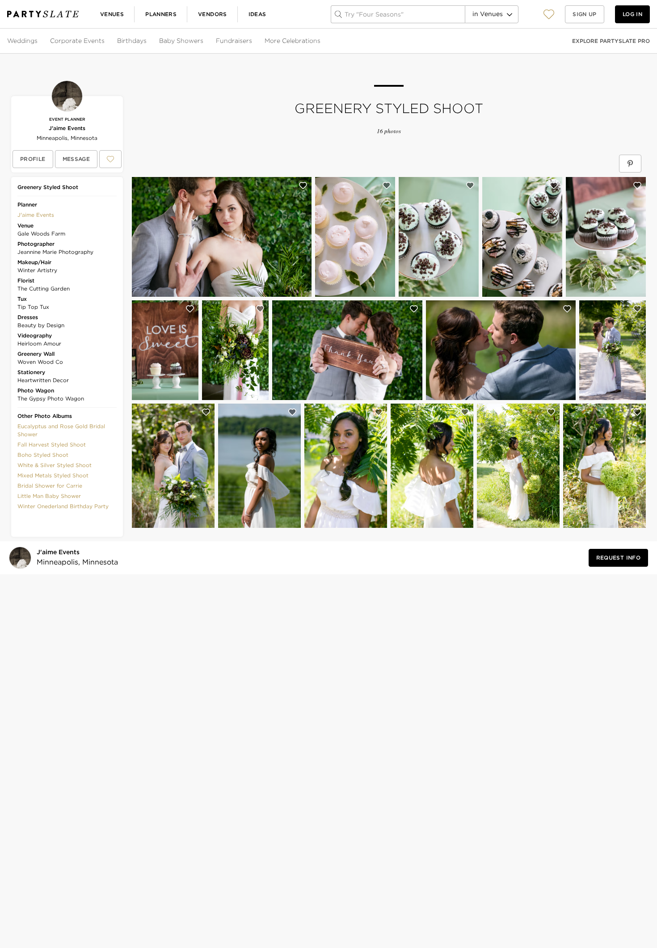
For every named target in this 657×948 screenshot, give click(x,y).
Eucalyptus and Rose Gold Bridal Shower (61, 430)
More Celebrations (292, 40)
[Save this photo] (303, 185)
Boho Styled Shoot (42, 454)
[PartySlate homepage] (43, 14)
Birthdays (132, 40)
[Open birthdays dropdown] (147, 41)
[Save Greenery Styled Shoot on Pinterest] (630, 164)
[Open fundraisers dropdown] (253, 41)
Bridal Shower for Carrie (49, 485)
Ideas (257, 14)
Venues (112, 14)
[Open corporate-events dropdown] (105, 41)
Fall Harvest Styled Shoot (51, 444)
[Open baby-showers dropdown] (204, 41)
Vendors (212, 14)
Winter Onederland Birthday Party (63, 506)
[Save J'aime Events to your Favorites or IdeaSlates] (110, 159)
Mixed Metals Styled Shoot (52, 475)
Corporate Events (77, 40)
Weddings (22, 40)
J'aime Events (67, 128)
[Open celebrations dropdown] (321, 41)
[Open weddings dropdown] (38, 41)
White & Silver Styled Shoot (54, 465)
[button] (548, 14)
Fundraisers (234, 40)
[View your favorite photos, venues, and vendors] (548, 14)
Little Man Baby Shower (49, 496)
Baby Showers (181, 40)
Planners (161, 14)
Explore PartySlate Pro (611, 41)
